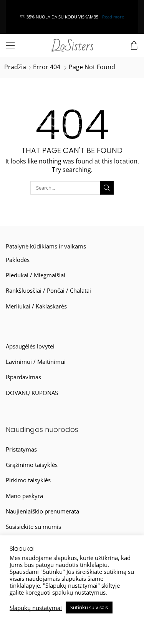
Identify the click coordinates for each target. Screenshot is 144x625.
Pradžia (15, 67)
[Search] (106, 187)
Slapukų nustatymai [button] (36, 607)
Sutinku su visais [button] (89, 607)
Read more (113, 17)
